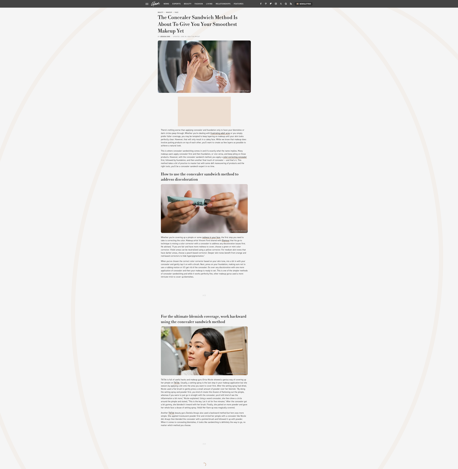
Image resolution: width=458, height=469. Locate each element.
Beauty (187, 4)
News (166, 4)
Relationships (223, 4)
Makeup (169, 12)
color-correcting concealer (235, 157)
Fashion (199, 4)
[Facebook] (261, 4)
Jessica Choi (165, 37)
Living (209, 4)
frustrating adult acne (220, 133)
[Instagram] (276, 4)
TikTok (177, 382)
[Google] (286, 4)
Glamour (225, 240)
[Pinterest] (266, 4)
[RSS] (291, 4)
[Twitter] (281, 4)
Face (176, 12)
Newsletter (305, 4)
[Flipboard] (271, 4)
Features (238, 4)
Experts (176, 4)
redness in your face (211, 237)
